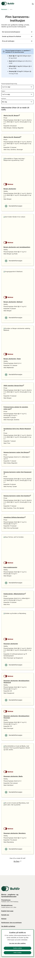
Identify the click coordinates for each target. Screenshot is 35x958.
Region (3, 91)
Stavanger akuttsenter (11, 644)
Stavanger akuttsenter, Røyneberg (15, 833)
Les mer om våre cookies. (17, 943)
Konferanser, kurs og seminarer (11, 922)
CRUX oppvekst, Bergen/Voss (13, 385)
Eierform (3, 98)
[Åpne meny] (32, 4)
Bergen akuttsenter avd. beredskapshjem (17, 247)
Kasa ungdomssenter (10, 567)
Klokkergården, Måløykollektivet (14, 594)
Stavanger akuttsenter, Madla (13, 776)
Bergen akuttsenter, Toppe (12, 359)
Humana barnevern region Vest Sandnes (17, 496)
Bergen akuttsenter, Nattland (13, 302)
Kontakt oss (5, 915)
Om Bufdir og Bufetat (8, 926)
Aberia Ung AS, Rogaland (12, 137)
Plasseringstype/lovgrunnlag (9, 83)
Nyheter (3, 919)
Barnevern (4, 9)
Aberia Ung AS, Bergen (11, 115)
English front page (7, 911)
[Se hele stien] (11, 9)
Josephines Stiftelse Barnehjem (14, 517)
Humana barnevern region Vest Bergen (16, 452)
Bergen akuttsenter (10, 189)
